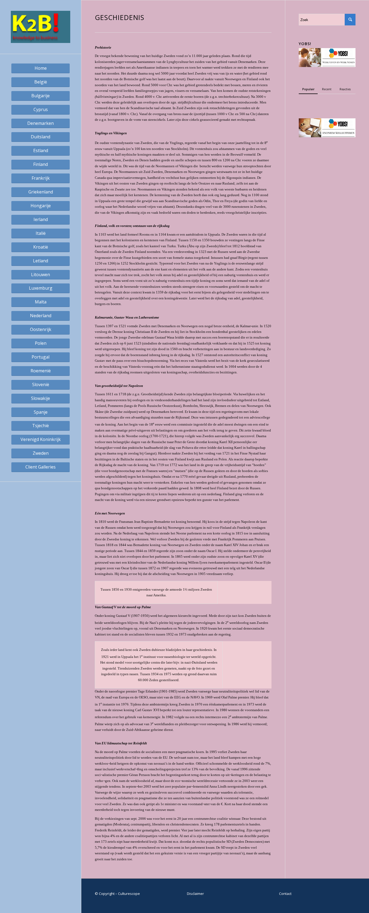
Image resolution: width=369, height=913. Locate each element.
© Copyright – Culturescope (117, 893)
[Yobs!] (327, 65)
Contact (285, 893)
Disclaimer (195, 893)
